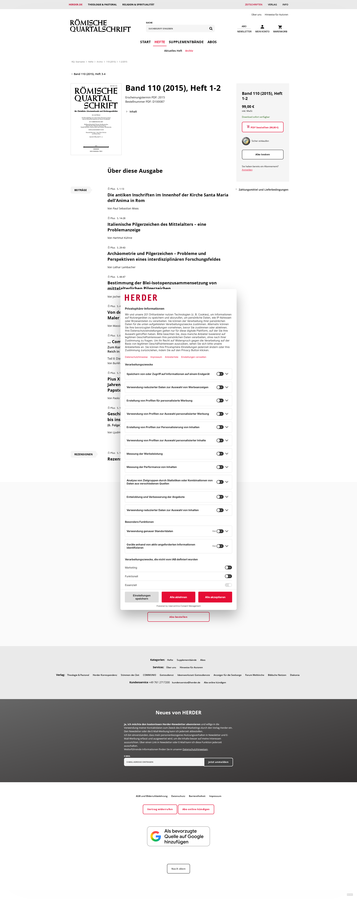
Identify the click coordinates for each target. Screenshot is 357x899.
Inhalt (133, 111)
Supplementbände (186, 42)
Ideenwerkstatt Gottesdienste (193, 675)
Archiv (189, 50)
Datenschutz (178, 796)
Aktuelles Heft (173, 50)
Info (285, 4)
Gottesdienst (167, 675)
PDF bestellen (265, 127)
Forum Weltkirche (254, 675)
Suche (149, 22)
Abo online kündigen (215, 682)
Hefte (160, 42)
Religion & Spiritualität (138, 4)
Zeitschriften (253, 4)
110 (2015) (111, 61)
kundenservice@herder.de (186, 682)
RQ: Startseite (78, 61)
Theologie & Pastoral (102, 4)
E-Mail (127, 756)
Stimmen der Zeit (130, 675)
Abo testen (262, 154)
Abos (212, 42)
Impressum (215, 796)
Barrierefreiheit (197, 796)
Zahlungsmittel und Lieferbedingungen (263, 189)
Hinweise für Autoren (276, 14)
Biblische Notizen (277, 675)
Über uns (256, 14)
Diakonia (295, 675)
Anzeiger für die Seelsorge (228, 675)
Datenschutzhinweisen (195, 749)
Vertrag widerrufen (160, 809)
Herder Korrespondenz (105, 675)
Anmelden (247, 169)
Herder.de (75, 4)
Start (145, 42)
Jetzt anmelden (218, 762)
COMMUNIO (149, 675)
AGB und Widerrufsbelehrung (152, 796)
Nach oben (178, 868)
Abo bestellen (178, 617)
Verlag (272, 4)
